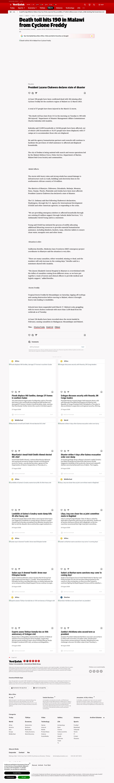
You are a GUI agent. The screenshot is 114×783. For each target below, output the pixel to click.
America (11, 727)
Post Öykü (47, 765)
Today (11, 717)
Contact (21, 752)
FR (33, 661)
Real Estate (28, 729)
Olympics (76, 738)
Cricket (76, 736)
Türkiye (27, 717)
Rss (28, 752)
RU (36, 661)
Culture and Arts (62, 732)
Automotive (28, 725)
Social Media (45, 736)
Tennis (76, 732)
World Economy (29, 734)
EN (27, 661)
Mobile (43, 729)
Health (59, 736)
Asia (10, 729)
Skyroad (34, 765)
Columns (77, 717)
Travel (59, 741)
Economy (28, 721)
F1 (74, 734)
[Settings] (83, 8)
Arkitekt (40, 765)
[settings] (94, 4)
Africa (33, 15)
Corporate (12, 752)
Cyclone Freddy (40, 327)
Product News (45, 732)
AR (30, 661)
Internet (43, 727)
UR (38, 661)
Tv (58, 743)
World (27, 15)
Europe (11, 732)
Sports (76, 721)
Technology (45, 721)
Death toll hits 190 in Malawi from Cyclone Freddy (50, 15)
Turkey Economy (30, 732)
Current (60, 734)
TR (24, 661)
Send (82, 347)
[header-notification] (90, 4)
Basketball (77, 727)
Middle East (12, 734)
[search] (85, 4)
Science (43, 734)
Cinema (60, 729)
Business (27, 727)
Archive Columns (96, 717)
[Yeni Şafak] (19, 5)
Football (76, 725)
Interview (60, 738)
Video (43, 717)
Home (21, 15)
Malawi (58, 327)
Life (59, 721)
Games (43, 725)
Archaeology (61, 725)
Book (59, 727)
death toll (50, 327)
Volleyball (76, 729)
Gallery (60, 717)
